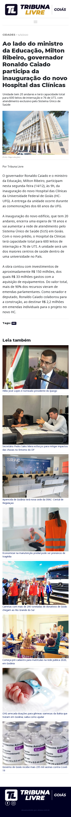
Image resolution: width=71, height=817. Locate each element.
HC (14, 323)
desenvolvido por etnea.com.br (35, 810)
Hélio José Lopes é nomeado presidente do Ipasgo (29, 390)
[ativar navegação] (35, 21)
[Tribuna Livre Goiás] (35, 9)
